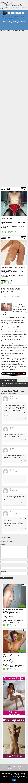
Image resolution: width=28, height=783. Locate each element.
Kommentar (3, 544)
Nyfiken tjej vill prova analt (8, 380)
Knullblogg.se (8, 766)
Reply (24, 418)
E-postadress (3, 565)
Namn (1, 560)
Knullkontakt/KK (6, 299)
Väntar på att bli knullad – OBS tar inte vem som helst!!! (13, 384)
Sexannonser (22, 299)
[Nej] (26, 777)
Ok (14, 780)
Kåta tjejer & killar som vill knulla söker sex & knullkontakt (13, 17)
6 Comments (16, 296)
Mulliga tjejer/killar (14, 299)
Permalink (14, 398)
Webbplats (3, 571)
